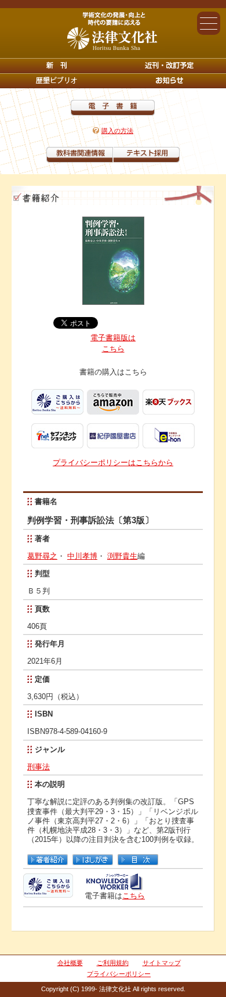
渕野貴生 (122, 556)
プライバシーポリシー (119, 973)
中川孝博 (82, 556)
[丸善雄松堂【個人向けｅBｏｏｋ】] (114, 886)
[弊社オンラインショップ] (48, 892)
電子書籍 (113, 108)
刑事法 (38, 766)
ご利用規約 (113, 962)
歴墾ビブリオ (56, 80)
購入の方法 (117, 130)
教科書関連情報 (79, 155)
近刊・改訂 (169, 65)
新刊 (56, 65)
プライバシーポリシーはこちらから (113, 462)
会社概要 (70, 962)
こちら (133, 895)
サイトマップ (162, 962)
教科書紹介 (146, 155)
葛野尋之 (42, 556)
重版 (169, 80)
